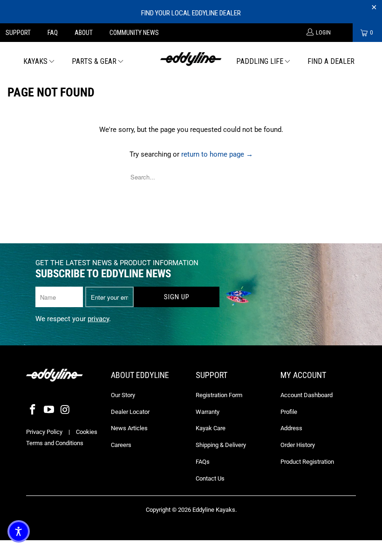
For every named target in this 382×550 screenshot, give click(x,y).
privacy (98, 319)
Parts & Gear (94, 61)
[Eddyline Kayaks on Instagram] (65, 410)
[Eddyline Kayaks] (190, 58)
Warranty (207, 411)
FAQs (203, 461)
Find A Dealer (331, 61)
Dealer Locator (130, 411)
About (84, 32)
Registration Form (219, 395)
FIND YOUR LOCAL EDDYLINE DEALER (191, 13)
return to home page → (217, 154)
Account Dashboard (306, 395)
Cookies (86, 431)
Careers (121, 444)
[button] (18, 531)
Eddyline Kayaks (213, 509)
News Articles (129, 428)
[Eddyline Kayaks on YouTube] (49, 410)
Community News (134, 32)
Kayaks (35, 61)
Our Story (123, 395)
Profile (288, 411)
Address (291, 428)
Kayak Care (210, 428)
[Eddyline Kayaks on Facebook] (33, 410)
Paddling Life (259, 61)
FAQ (53, 32)
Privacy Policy (44, 431)
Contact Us (210, 478)
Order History (297, 444)
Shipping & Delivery (221, 444)
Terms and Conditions (54, 443)
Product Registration (307, 461)
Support (18, 32)
